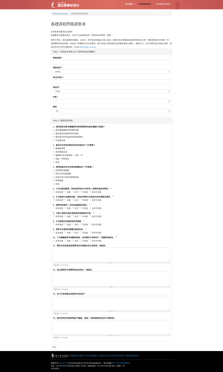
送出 (54, 347)
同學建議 (59, 180)
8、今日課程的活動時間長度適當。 (68, 221)
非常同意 (59, 192)
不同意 (85, 192)
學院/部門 (57, 68)
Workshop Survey (60, 14)
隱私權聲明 (125, 363)
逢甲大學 (65, 363)
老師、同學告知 (62, 159)
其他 (57, 162)
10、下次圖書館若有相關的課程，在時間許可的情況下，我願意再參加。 (84, 237)
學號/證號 (57, 58)
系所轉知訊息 (61, 152)
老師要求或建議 (62, 170)
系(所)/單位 (58, 77)
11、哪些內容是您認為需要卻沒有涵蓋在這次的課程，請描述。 (80, 245)
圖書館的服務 (132, 356)
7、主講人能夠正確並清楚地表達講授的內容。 (73, 213)
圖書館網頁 (60, 148)
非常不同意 (96, 192)
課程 (55, 107)
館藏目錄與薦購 (77, 356)
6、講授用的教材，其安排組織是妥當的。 (71, 205)
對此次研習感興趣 (63, 173)
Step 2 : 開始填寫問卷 (63, 121)
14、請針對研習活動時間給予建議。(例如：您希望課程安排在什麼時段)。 (84, 318)
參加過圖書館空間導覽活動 (67, 130)
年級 (55, 97)
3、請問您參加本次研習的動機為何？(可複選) (73, 167)
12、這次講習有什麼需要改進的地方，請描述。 (73, 270)
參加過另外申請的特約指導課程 (69, 137)
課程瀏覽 (129, 4)
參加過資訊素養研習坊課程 (67, 133)
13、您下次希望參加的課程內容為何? (69, 294)
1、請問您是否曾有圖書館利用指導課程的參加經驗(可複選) (79, 127)
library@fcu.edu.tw (88, 47)
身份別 (56, 87)
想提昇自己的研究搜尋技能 (67, 177)
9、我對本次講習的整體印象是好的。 (69, 229)
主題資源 (102, 356)
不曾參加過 (60, 140)
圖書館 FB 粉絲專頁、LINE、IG (69, 155)
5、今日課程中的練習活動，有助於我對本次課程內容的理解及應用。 (83, 197)
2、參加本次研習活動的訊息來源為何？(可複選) (74, 145)
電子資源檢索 (91, 356)
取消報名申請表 (163, 4)
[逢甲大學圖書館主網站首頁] (54, 4)
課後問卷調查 (145, 4)
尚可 (76, 192)
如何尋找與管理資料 (116, 356)
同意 (69, 192)
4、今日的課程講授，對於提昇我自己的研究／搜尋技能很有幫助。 (82, 188)
